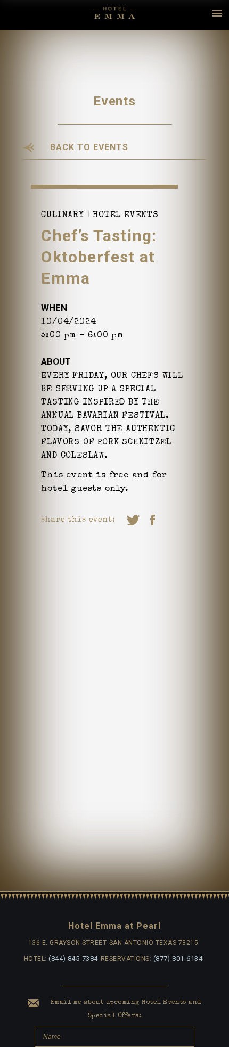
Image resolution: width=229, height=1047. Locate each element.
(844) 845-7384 (73, 958)
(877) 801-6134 (178, 958)
